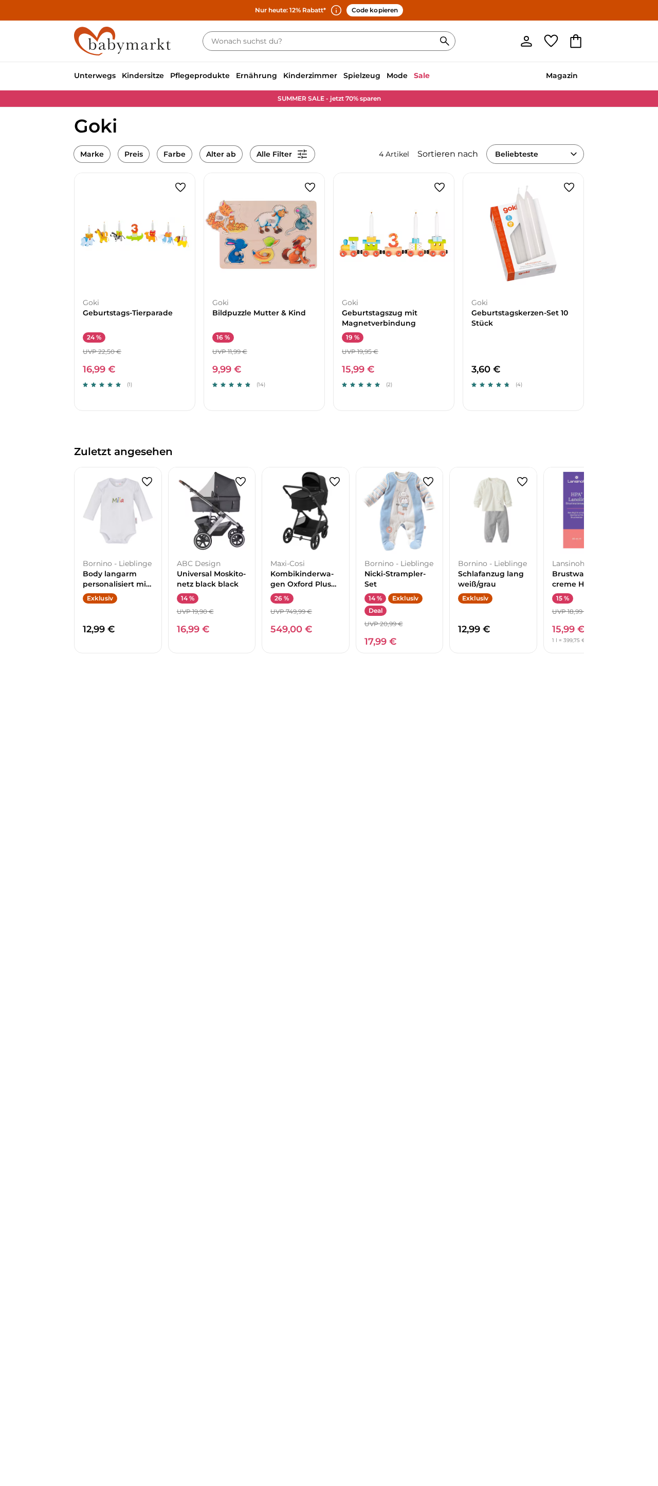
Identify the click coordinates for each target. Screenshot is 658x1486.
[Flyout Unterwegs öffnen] (119, 76)
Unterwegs (95, 75)
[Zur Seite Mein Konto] (526, 41)
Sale (422, 75)
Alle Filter (274, 154)
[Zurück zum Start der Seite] (633, 1412)
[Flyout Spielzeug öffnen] (383, 76)
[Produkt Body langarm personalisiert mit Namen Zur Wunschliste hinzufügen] (147, 482)
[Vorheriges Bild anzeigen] (87, 233)
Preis (133, 154)
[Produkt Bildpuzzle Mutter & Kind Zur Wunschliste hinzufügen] (310, 187)
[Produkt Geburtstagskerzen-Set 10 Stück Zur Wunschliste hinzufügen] (569, 187)
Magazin (562, 75)
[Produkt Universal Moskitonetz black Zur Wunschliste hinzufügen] (240, 482)
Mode (397, 75)
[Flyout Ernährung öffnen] (280, 76)
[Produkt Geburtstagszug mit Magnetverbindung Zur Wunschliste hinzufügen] (439, 187)
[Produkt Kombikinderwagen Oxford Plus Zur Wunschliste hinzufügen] (334, 482)
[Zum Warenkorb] (576, 41)
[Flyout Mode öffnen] (411, 76)
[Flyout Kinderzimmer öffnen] (340, 76)
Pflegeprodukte (200, 75)
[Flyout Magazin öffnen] (581, 76)
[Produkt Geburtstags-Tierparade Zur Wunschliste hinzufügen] (180, 187)
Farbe (174, 154)
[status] (320, 41)
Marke (92, 154)
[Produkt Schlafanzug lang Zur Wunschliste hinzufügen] (522, 482)
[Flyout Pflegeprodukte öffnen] (233, 76)
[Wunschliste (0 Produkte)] (551, 41)
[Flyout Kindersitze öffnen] (167, 76)
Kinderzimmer (310, 75)
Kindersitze (143, 75)
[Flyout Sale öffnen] (433, 76)
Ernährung (256, 75)
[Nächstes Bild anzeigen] (182, 233)
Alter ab (221, 154)
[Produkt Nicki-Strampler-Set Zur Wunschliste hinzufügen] (428, 482)
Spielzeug (361, 75)
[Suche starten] (444, 41)
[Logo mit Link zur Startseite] (122, 41)
